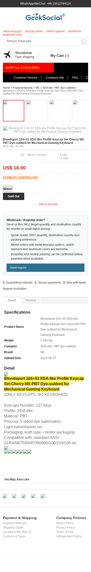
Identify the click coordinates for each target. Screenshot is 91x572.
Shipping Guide (13, 527)
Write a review (36, 155)
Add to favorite (49, 204)
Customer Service (25, 77)
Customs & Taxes (14, 536)
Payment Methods (15, 523)
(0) (22, 155)
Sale (64, 158)
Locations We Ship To (17, 532)
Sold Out (13, 196)
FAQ (75, 77)
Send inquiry (18, 267)
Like (63, 155)
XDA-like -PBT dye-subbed (58, 87)
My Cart (57, 55)
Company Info (55, 77)
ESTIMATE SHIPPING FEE (20, 177)
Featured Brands (23, 87)
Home (6, 87)
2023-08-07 (48, 358)
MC (38, 87)
